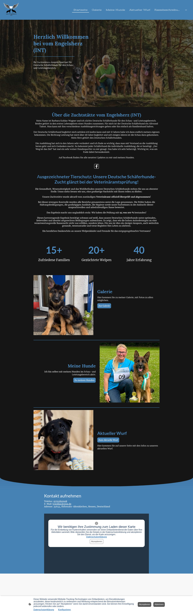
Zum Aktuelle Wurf (108, 440)
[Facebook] (96, 166)
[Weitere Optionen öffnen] (186, 10)
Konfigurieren (64, 610)
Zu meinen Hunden (84, 380)
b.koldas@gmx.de (62, 504)
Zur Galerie (104, 305)
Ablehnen (159, 604)
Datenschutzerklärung (96, 537)
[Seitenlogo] (11, 10)
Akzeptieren (96, 541)
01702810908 (60, 501)
